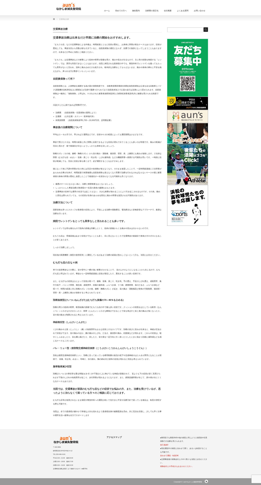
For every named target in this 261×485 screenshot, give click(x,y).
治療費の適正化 (152, 11)
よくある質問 (182, 11)
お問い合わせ (199, 11)
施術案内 (136, 11)
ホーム (107, 11)
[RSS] (206, 481)
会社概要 (168, 11)
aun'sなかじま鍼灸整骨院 (192, 482)
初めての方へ (121, 11)
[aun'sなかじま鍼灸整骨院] (69, 7)
